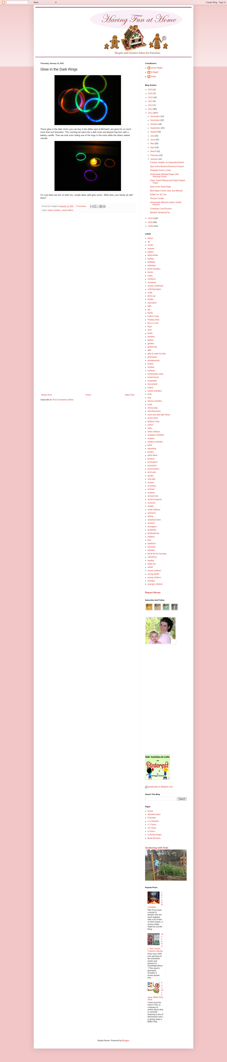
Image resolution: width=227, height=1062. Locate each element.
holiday (151, 367)
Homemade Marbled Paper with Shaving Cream (164, 175)
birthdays (152, 265)
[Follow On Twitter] (166, 610)
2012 (150, 109)
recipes (151, 482)
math (150, 404)
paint (150, 445)
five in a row (153, 323)
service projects (155, 499)
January (154, 159)
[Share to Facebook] (101, 206)
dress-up (152, 296)
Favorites (152, 818)
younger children (155, 584)
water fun (152, 564)
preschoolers (153, 469)
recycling (152, 486)
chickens (152, 279)
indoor (150, 387)
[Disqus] (87, 258)
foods (150, 333)
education (152, 303)
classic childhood (155, 286)
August (153, 132)
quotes (151, 476)
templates (152, 530)
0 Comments (81, 206)
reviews (151, 489)
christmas (152, 282)
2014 (150, 101)
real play (151, 479)
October (154, 124)
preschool (152, 465)
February (154, 155)
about (150, 238)
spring (150, 516)
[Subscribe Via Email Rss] (158, 610)
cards (150, 276)
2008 (150, 226)
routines (151, 493)
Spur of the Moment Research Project (167, 166)
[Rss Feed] (149, 610)
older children (154, 431)
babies (151, 252)
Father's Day (153, 316)
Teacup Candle (157, 198)
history (151, 364)
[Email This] (91, 206)
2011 (150, 113)
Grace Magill (156, 68)
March (153, 151)
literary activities (155, 401)
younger (151, 581)
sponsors (152, 513)
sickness (151, 503)
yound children (154, 570)
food (150, 330)
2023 (150, 89)
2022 (150, 93)
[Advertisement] (166, 700)
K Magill (154, 72)
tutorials (151, 550)
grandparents (154, 360)
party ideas (153, 455)
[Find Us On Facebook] (174, 610)
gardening (152, 347)
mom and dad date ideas (159, 415)
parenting (152, 448)
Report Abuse (153, 592)
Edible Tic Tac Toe (158, 194)
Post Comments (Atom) (63, 400)
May (152, 143)
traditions (152, 543)
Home (88, 395)
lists (149, 398)
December (155, 116)
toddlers (151, 537)
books (150, 272)
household (152, 384)
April (152, 147)
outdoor (151, 438)
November (155, 120)
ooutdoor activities (156, 435)
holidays (151, 370)
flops (150, 326)
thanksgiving (153, 533)
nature (150, 425)
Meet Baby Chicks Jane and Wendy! (166, 191)
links (150, 394)
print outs (152, 472)
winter (150, 567)
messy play (153, 408)
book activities (154, 269)
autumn (151, 248)
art (149, 242)
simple (151, 506)
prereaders (153, 462)
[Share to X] (98, 206)
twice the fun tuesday (157, 554)
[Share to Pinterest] (104, 206)
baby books (153, 255)
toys (149, 540)
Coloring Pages (155, 835)
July (152, 136)
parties (151, 452)
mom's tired (153, 418)
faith (149, 306)
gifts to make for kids (157, 354)
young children (67, 210)
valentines (152, 557)
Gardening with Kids (156, 847)
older (150, 428)
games (151, 340)
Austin (150, 245)
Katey (153, 76)
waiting (151, 560)
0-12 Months (153, 821)
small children (154, 509)
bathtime (151, 262)
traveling (151, 547)
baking (151, 259)
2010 (150, 218)
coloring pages (154, 289)
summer (151, 523)
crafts (150, 292)
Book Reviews (154, 838)
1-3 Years (152, 824)
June (152, 140)
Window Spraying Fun (160, 212)
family (150, 313)
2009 (150, 222)
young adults (153, 574)
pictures (151, 459)
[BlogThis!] (94, 206)
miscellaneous (154, 411)
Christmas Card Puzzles (161, 209)
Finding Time (153, 320)
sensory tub (153, 496)
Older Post (129, 395)
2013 (150, 105)
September (155, 128)
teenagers (152, 526)
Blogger (125, 1040)
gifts (149, 350)
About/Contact (154, 814)
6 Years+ (152, 831)
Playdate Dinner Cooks (160, 170)
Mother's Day (153, 421)
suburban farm (154, 520)
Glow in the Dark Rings (160, 187)
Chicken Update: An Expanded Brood (167, 162)
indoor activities (54, 210)
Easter (150, 299)
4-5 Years (152, 828)
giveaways (152, 357)
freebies (151, 337)
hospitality (152, 381)
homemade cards (155, 374)
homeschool (153, 377)
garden (151, 343)
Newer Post (46, 395)
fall (149, 309)
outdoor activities (155, 442)
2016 (150, 97)
